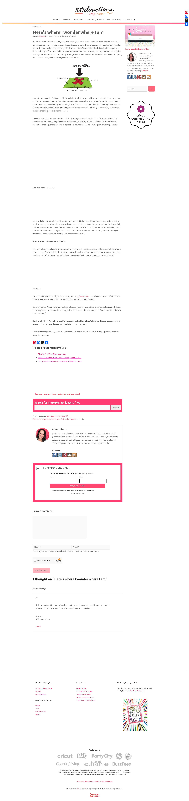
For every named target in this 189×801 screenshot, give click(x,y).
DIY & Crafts (78, 20)
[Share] (187, 24)
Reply (38, 627)
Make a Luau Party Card (83, 694)
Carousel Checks (40, 694)
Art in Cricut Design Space (43, 688)
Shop (108, 20)
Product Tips (116, 20)
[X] (187, 20)
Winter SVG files (81, 688)
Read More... (145, 71)
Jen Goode (42, 36)
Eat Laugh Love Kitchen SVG (85, 697)
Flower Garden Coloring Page (85, 700)
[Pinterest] (187, 12)
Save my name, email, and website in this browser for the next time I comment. (66, 551)
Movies (37, 714)
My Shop (38, 691)
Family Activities (40, 712)
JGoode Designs (81, 788)
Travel (37, 709)
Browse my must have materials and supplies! (57, 394)
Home (35, 27)
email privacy (81, 493)
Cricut (55, 20)
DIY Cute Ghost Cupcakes (84, 691)
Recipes (37, 706)
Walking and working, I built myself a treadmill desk (54, 419)
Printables (66, 20)
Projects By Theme (94, 20)
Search (116, 408)
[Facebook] (187, 16)
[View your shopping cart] (135, 20)
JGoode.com (83, 296)
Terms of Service (99, 781)
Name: (52, 477)
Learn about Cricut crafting (137, 49)
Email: (81, 477)
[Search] (151, 88)
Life (40, 27)
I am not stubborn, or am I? (57, 416)
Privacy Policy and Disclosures (85, 781)
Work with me (109, 781)
